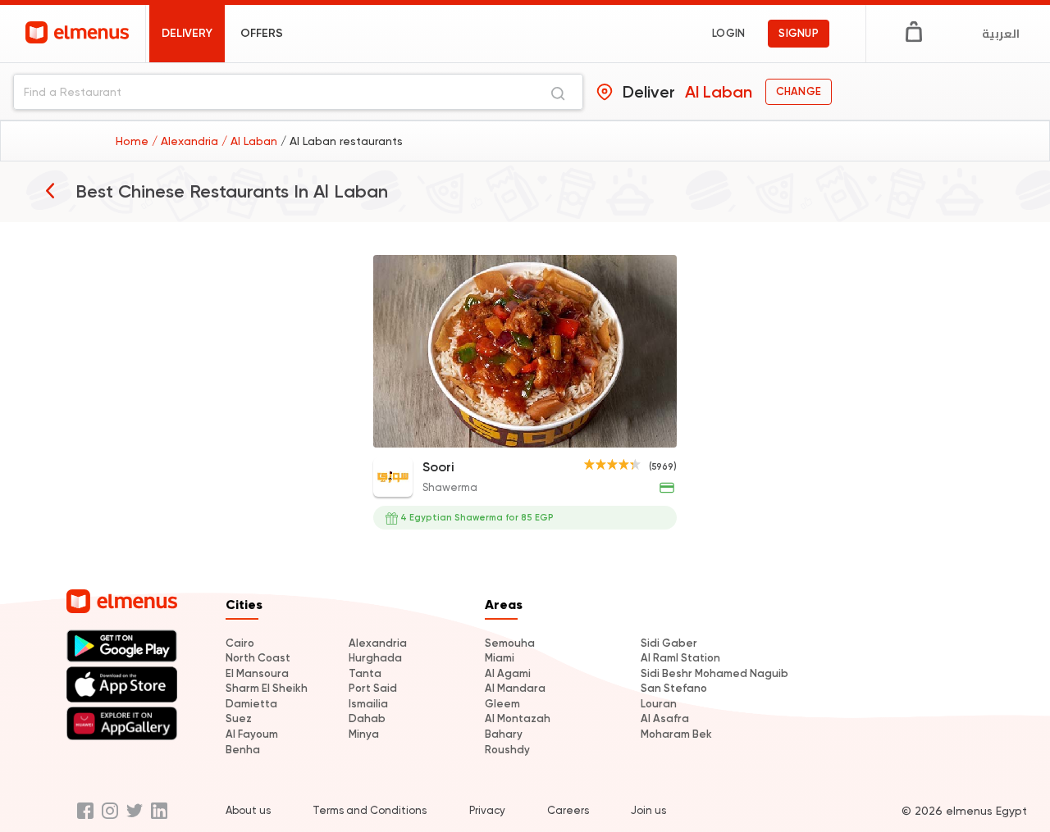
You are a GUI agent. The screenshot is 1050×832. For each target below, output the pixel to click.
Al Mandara (515, 688)
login (728, 33)
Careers (568, 810)
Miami (499, 658)
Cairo (240, 643)
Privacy (487, 810)
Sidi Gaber (669, 643)
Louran (659, 704)
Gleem (502, 704)
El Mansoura (257, 673)
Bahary (504, 734)
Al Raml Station (680, 658)
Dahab (367, 718)
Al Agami (508, 673)
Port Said (373, 688)
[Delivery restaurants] (50, 190)
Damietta (251, 704)
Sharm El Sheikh (267, 688)
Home (134, 141)
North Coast (258, 658)
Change (798, 91)
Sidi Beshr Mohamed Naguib (714, 673)
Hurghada (375, 658)
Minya (364, 734)
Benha (243, 749)
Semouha (510, 643)
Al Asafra (665, 718)
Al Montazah (517, 718)
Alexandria (378, 643)
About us (248, 810)
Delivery (187, 33)
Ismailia (368, 704)
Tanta (365, 673)
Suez (239, 718)
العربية (1001, 33)
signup (798, 33)
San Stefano (674, 688)
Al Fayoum (252, 734)
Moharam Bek (676, 734)
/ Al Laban (251, 141)
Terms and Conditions (370, 810)
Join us (648, 810)
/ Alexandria (186, 141)
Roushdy (507, 749)
